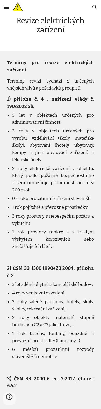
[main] (50, 25)
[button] (6, 7)
